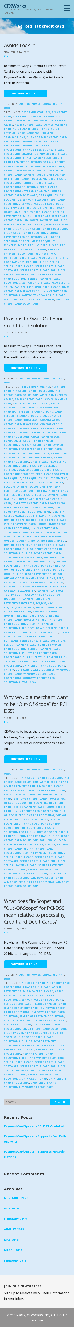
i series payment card (51, 494)
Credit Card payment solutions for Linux (36, 170)
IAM (6, 499)
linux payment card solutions (45, 532)
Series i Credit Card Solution (42, 270)
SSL (24, 653)
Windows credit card (49, 295)
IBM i (30, 216)
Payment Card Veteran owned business (33, 582)
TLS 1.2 (28, 657)
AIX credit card (33, 982)
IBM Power (33, 103)
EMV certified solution (29, 207)
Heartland (12, 212)
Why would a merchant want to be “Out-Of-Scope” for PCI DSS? (36, 704)
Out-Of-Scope (14, 544)
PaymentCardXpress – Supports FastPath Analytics (35, 1138)
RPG (58, 257)
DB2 (62, 195)
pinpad (41, 607)
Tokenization (14, 287)
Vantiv (27, 295)
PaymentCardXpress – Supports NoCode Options (34, 1154)
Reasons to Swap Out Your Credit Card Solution (33, 322)
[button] (68, 8)
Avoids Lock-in (19, 45)
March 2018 (13, 1250)
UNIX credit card (48, 287)
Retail (34, 632)
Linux (46, 103)
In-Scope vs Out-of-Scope (23, 802)
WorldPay (29, 682)
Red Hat (58, 103)
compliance (13, 440)
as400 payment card (19, 790)
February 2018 (15, 1260)
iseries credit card (30, 224)
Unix (7, 108)
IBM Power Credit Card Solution (28, 507)
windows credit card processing (29, 299)
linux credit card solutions (26, 232)
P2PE (60, 578)
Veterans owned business (35, 669)
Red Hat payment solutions (44, 852)
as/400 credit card (29, 124)
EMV (7, 207)
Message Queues (44, 241)
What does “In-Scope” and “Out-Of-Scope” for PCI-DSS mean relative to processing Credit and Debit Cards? (34, 911)
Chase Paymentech (37, 157)
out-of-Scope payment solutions (29, 578)
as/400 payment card (19, 786)
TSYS (30, 287)
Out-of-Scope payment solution (37, 574)
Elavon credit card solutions (40, 482)
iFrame (41, 515)
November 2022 (16, 1198)
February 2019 (15, 1219)
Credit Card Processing (29, 178)
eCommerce (12, 199)
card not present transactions (28, 411)
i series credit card (37, 212)
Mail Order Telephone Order (26, 536)
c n (6, 56)
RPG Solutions (37, 262)
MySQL (61, 540)
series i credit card (19, 266)
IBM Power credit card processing (39, 503)
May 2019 (11, 1208)
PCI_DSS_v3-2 (13, 607)
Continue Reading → (25, 93)
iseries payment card (20, 524)
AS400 (17, 128)
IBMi (47, 511)
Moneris (10, 245)
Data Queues (48, 195)
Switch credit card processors (45, 282)
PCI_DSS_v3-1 (45, 603)
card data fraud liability (46, 407)
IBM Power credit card (21, 1007)
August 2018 (14, 1229)
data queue (12, 478)
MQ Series (48, 540)
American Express (53, 120)
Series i (55, 262)
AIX (21, 103)
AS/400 (8, 124)
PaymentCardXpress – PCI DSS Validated (34, 1126)
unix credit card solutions (44, 665)
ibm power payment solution (45, 220)
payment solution (36, 598)
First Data (56, 207)
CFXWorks (15, 6)
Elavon (28, 199)
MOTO (22, 245)
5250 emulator (33, 112)
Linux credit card (17, 1024)
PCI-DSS (28, 607)
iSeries (9, 224)
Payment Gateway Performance (28, 586)
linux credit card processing (45, 228)
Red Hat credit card (43, 245)
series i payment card (20, 274)
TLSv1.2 (39, 657)
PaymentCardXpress (19, 603)
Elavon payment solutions (42, 203)
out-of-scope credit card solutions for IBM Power (33, 823)
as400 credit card (35, 128)
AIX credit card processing (33, 116)
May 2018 (11, 1240)
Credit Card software (20, 195)
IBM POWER (43, 216)
